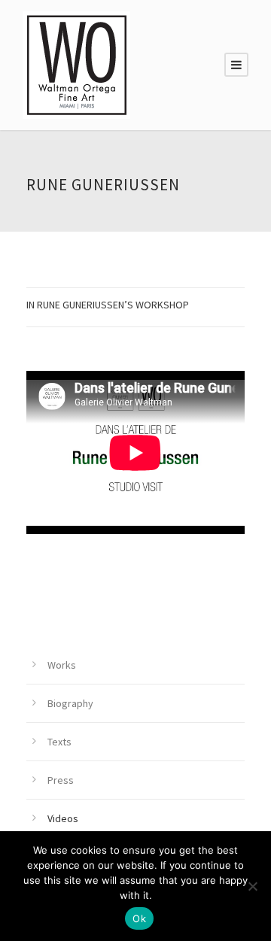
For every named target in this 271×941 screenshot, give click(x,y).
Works (61, 665)
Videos (62, 818)
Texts (59, 741)
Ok (139, 918)
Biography (70, 703)
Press (60, 780)
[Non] (252, 886)
